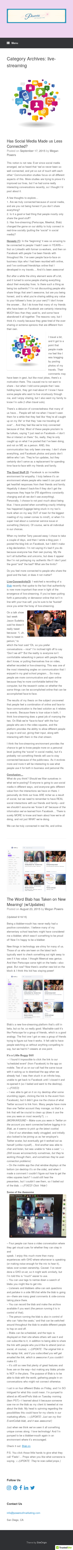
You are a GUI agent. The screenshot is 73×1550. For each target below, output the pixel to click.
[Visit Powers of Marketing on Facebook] (20, 1488)
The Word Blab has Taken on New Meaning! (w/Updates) (36, 901)
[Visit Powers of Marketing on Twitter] (32, 1488)
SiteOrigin (42, 1542)
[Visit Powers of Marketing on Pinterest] (15, 1488)
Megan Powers (54, 909)
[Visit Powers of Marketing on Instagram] (9, 1488)
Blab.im (26, 1446)
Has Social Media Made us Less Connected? (34, 143)
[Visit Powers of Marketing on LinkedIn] (26, 1488)
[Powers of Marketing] (36, 16)
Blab (9, 585)
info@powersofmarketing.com (23, 1513)
